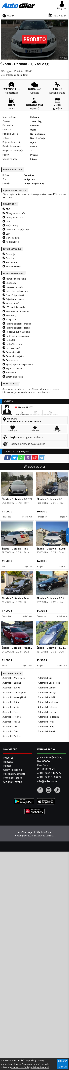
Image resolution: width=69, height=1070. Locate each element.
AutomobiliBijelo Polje (49, 682)
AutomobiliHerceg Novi (14, 697)
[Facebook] (40, 790)
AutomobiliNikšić (11, 707)
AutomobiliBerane (12, 682)
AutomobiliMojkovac (48, 702)
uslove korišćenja (20, 1067)
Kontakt (8, 762)
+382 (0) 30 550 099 (49, 777)
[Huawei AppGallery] (34, 811)
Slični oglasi (36, 467)
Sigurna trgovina (12, 782)
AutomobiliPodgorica (48, 716)
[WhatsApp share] (21, 457)
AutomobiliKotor (11, 702)
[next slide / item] (66, 39)
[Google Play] (24, 802)
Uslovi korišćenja (12, 770)
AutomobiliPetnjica (47, 707)
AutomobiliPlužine (12, 716)
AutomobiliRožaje (11, 721)
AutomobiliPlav (10, 712)
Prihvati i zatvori (62, 1063)
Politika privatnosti (14, 774)
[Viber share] (28, 457)
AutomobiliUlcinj (46, 726)
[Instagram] (49, 790)
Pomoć (7, 766)
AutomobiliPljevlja (47, 712)
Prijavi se (8, 758)
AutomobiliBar (45, 678)
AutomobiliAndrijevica (14, 678)
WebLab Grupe (44, 832)
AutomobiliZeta (10, 731)
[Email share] (35, 457)
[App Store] (46, 802)
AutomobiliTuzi (10, 726)
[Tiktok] (57, 790)
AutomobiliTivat (45, 721)
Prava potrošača (12, 778)
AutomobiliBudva (11, 687)
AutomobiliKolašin (47, 697)
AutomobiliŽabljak (12, 736)
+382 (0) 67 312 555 (49, 773)
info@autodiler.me (47, 781)
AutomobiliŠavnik (46, 731)
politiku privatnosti (39, 1067)
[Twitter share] (14, 457)
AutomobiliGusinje (47, 692)
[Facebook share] (7, 457)
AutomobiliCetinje (47, 687)
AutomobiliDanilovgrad (14, 692)
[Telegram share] (41, 457)
